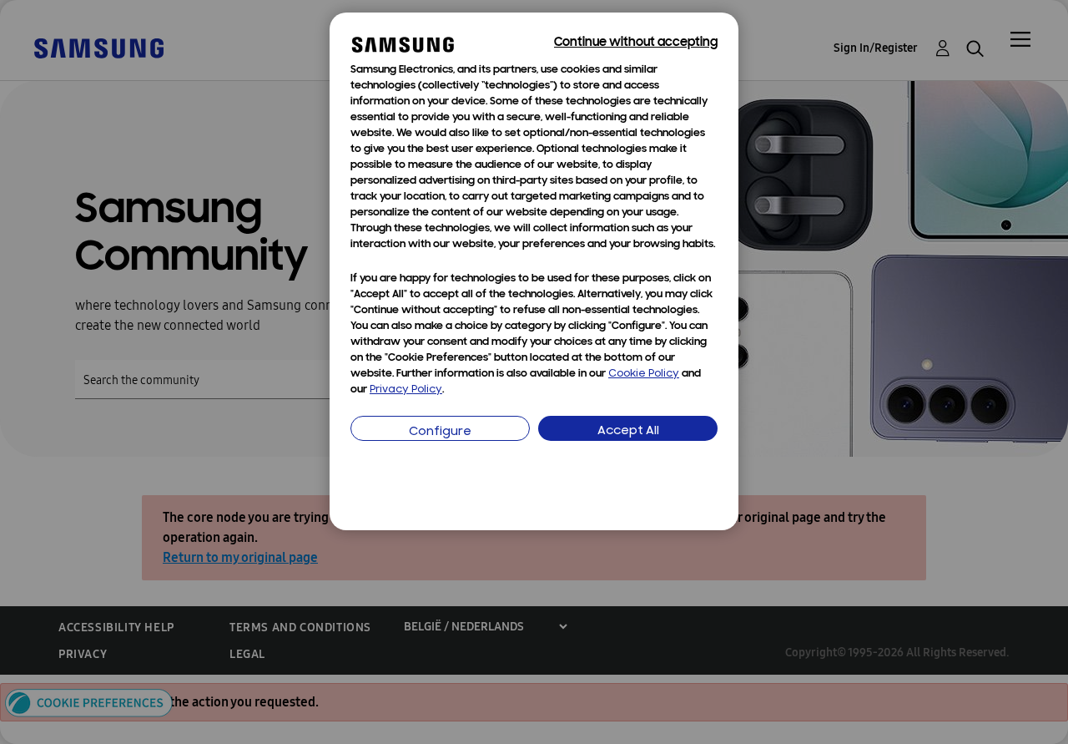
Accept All (628, 431)
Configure (440, 432)
